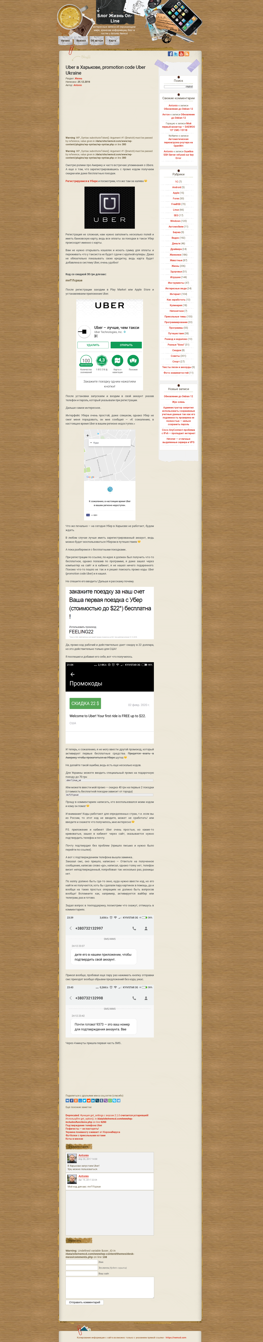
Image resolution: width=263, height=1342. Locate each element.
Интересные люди (176, 288)
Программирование (176, 322)
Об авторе (97, 40)
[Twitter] (84, 1100)
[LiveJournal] (97, 1100)
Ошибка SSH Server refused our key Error (178, 155)
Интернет (175, 294)
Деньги (176, 243)
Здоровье (176, 271)
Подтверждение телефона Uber (84, 1125)
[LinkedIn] (93, 1100)
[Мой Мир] (80, 1100)
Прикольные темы (175, 316)
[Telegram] (118, 1100)
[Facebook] (72, 1100)
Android (176, 187)
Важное (81, 40)
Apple (176, 192)
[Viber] (106, 1100)
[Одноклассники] (76, 1100)
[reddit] (89, 1100)
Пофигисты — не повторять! (82, 1128)
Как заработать (176, 299)
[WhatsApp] (110, 1100)
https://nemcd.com (176, 1337)
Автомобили (176, 226)
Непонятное (177, 311)
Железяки (175, 254)
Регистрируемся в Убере (82, 181)
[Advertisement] (110, 111)
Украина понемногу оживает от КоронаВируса (93, 1132)
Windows (175, 221)
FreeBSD (176, 204)
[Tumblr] (101, 1100)
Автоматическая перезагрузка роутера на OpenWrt (178, 142)
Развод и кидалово (176, 339)
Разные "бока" (176, 344)
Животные (176, 260)
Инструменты (176, 282)
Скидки (176, 350)
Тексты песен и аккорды (176, 367)
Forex (176, 198)
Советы (175, 355)
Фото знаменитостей (176, 372)
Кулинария (176, 305)
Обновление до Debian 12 (178, 108)
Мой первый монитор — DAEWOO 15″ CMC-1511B (178, 127)
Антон (166, 114)
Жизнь (78, 78)
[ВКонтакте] (67, 1100)
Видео (175, 237)
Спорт (176, 361)
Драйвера (176, 249)
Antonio (78, 85)
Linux (176, 209)
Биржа (177, 232)
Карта (112, 40)
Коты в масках (74, 1138)
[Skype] (114, 1100)
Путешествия (176, 333)
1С (176, 181)
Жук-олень (178, 402)
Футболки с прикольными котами (85, 1135)
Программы (176, 327)
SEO (176, 215)
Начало (65, 40)
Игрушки (175, 277)
